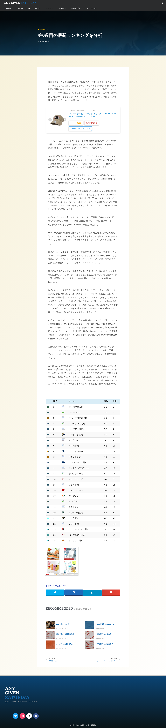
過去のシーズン (75, 8)
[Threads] (29, 716)
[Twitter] (15, 716)
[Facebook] (36, 716)
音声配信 (61, 8)
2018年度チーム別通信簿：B (104, 644)
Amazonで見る (75, 123)
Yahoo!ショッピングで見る (80, 128)
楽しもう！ (38, 8)
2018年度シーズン (16, 13)
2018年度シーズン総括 (63, 624)
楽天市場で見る (91, 123)
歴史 (29, 8)
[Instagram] (22, 716)
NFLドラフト (50, 8)
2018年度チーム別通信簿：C (104, 634)
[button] (162, 3)
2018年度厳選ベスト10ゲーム (105, 624)
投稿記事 (8, 8)
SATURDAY (20, 3)
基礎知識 (20, 8)
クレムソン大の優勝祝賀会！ (65, 644)
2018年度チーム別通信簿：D (65, 634)
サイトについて (91, 8)
